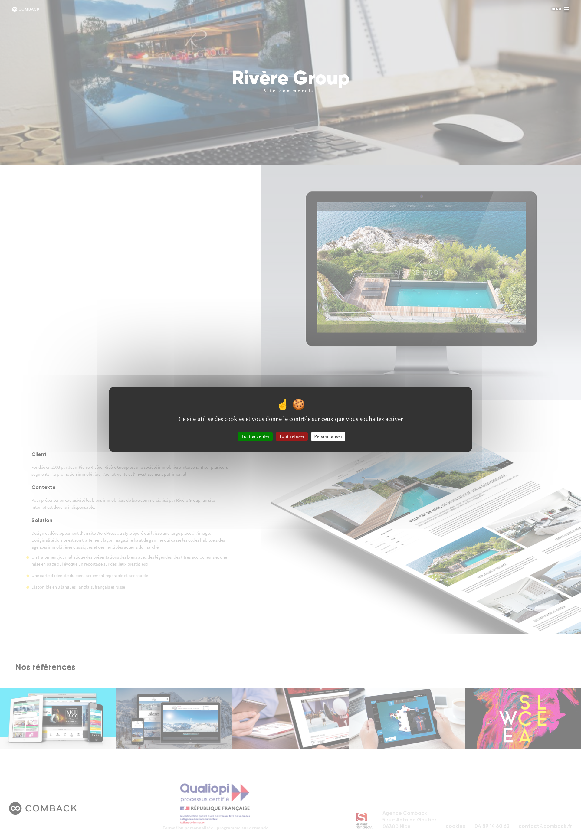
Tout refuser (292, 436)
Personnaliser (328, 436)
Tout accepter (255, 436)
